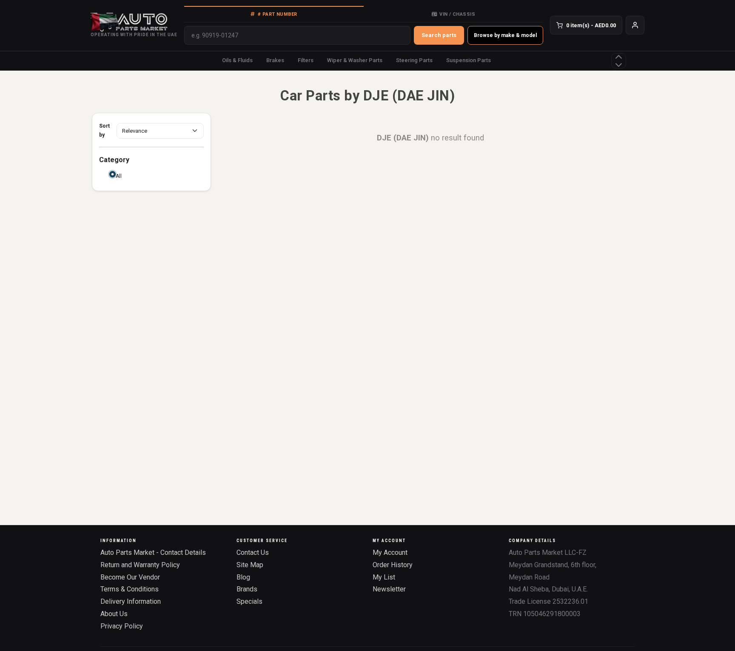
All (119, 176)
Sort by (104, 130)
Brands (246, 589)
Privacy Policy (121, 626)
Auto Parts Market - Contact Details (153, 552)
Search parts (439, 35)
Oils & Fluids (237, 60)
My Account (390, 552)
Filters (305, 60)
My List (384, 577)
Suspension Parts (468, 60)
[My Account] (635, 25)
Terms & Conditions (129, 589)
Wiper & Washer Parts (354, 60)
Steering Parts (414, 60)
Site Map (249, 565)
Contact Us (252, 552)
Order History (393, 565)
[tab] (274, 14)
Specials (249, 601)
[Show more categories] (619, 60)
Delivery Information (130, 601)
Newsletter (389, 589)
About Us (114, 614)
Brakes (275, 60)
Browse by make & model (505, 35)
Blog (243, 577)
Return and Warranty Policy (140, 565)
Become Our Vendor (130, 577)
